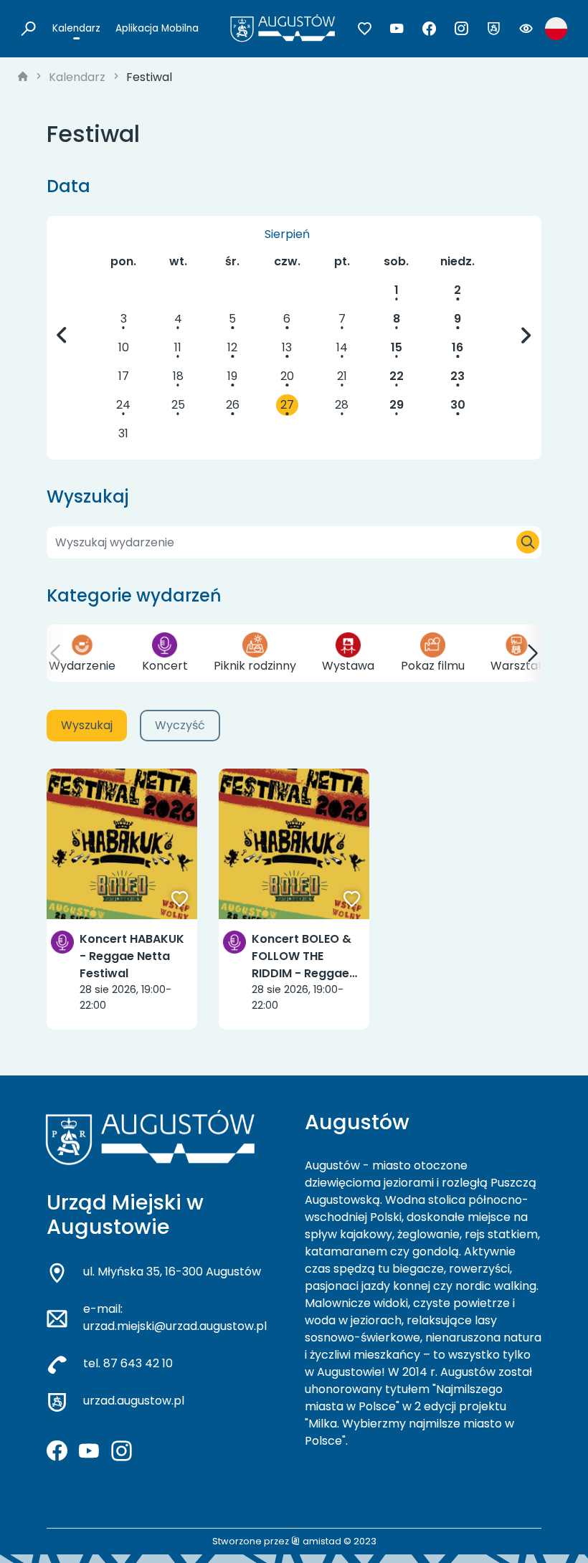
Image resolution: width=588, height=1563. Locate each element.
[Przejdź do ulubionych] (364, 28)
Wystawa (348, 665)
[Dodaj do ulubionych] (180, 900)
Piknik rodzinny (255, 665)
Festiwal (149, 77)
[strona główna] (23, 77)
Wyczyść (180, 725)
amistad (320, 1541)
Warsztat (516, 665)
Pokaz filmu (433, 665)
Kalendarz (76, 28)
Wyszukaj (87, 725)
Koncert (165, 665)
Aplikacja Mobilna (157, 28)
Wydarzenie (82, 665)
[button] (56, 653)
